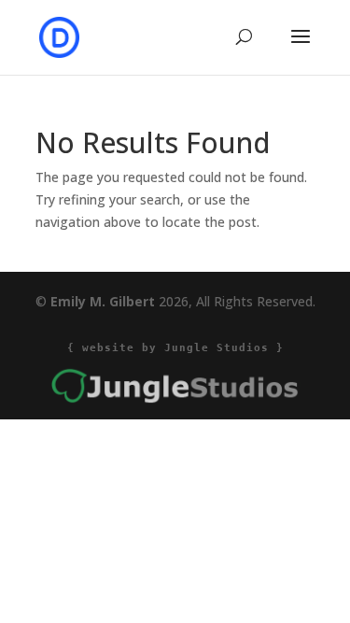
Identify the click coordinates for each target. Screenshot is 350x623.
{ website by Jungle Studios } (175, 348)
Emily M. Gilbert (102, 301)
